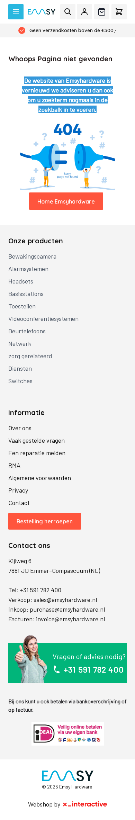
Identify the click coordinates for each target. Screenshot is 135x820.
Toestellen (22, 306)
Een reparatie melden (36, 453)
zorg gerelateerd (30, 356)
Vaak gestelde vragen (36, 440)
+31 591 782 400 (40, 590)
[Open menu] (16, 11)
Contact (19, 502)
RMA (14, 465)
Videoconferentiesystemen (43, 318)
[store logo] (41, 12)
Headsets (20, 281)
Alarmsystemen (28, 268)
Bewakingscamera (32, 256)
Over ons (20, 428)
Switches (20, 381)
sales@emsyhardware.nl (65, 599)
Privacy (18, 490)
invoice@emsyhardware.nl (70, 619)
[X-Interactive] (85, 804)
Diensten (20, 368)
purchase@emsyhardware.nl (67, 609)
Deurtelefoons (27, 331)
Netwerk (19, 343)
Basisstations (26, 293)
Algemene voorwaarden (39, 477)
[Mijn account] (84, 11)
